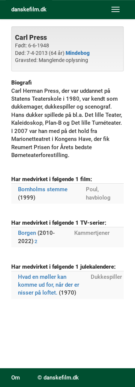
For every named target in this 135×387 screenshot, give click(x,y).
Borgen (27, 233)
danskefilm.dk (28, 9)
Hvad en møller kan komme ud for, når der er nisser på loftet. (48, 285)
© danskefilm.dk (58, 377)
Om (15, 377)
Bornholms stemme (43, 189)
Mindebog (78, 53)
